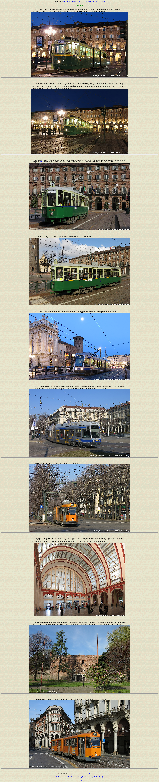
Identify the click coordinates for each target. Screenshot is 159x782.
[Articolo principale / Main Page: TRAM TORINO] (90, 777)
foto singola (102, 1)
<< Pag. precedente (69, 1)
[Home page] (79, 780)
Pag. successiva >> (91, 1)
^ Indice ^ (80, 1)
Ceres (41, 162)
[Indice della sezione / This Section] (65, 777)
